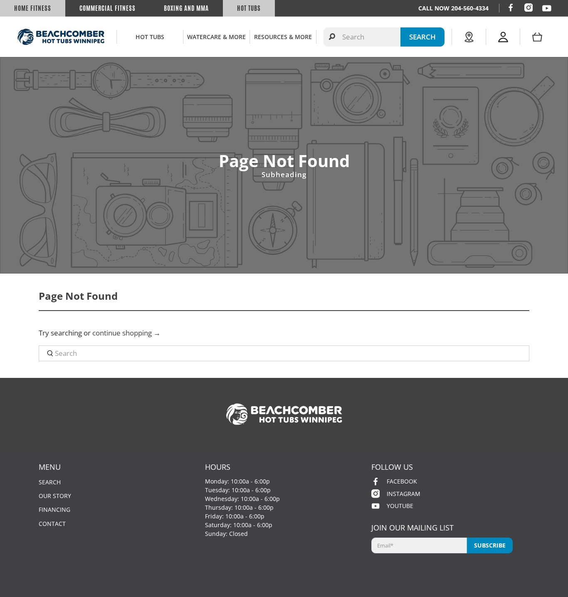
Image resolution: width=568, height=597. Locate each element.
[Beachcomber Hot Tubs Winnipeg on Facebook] (510, 7)
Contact (52, 524)
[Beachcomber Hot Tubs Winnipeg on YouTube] (547, 8)
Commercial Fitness (107, 8)
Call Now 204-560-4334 (453, 8)
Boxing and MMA (186, 8)
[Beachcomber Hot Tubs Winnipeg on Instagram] (528, 7)
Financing (54, 509)
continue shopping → (126, 333)
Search (50, 482)
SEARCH (422, 37)
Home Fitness (32, 8)
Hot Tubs (249, 8)
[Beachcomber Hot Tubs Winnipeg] (61, 36)
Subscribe (490, 545)
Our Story (55, 496)
